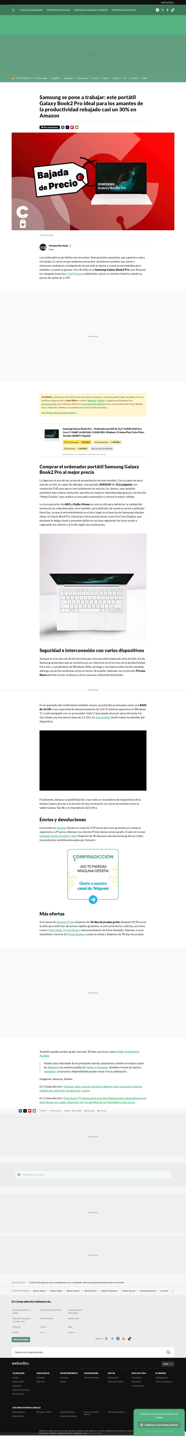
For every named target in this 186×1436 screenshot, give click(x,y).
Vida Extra (40, 1381)
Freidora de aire (129, 1291)
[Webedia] (167, 2)
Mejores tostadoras (109, 1291)
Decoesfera (136, 1381)
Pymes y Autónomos (164, 1381)
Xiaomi (106, 78)
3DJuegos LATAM (43, 1412)
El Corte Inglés (41, 78)
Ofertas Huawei (73, 1291)
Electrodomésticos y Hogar (21, 1311)
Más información (95, 1433)
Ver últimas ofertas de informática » (59, 412)
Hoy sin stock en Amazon (101, 448)
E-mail (76, 127)
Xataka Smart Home (20, 1390)
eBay (70, 1327)
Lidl (124, 78)
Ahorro (71, 1332)
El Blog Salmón (161, 1377)
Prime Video (54, 930)
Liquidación (68, 78)
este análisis (103, 717)
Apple (43, 1327)
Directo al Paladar (91, 1377)
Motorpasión (113, 1377)
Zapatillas (55, 78)
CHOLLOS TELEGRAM (31, 10)
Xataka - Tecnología (72, 1110)
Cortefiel (134, 78)
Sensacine (64, 1377)
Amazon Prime (66, 922)
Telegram (157, 10)
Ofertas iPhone (90, 1291)
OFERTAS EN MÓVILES (58, 10)
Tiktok (172, 10)
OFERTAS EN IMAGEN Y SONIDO (91, 10)
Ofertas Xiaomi (39, 1291)
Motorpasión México (116, 1412)
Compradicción (49, 403)
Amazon (95, 78)
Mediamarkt (82, 78)
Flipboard (72, 127)
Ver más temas (20, 1339)
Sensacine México (67, 1412)
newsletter (50, 1071)
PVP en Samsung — (77, 442)
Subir (166, 1364)
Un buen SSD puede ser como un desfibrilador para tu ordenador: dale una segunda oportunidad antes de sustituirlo (76, 1282)
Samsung (90, 1110)
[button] (60, 245)
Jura (42, 1332)
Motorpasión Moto (115, 1381)
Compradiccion (138, 1386)
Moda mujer (73, 1318)
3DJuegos (40, 1377)
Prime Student (76, 934)
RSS (123, 1338)
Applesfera (17, 1386)
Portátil (116, 78)
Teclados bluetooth (148, 1291)
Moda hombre (46, 1318)
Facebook (167, 10)
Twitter (162, 10)
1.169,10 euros (75, 273)
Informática (56, 1110)
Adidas (144, 78)
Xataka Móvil (18, 1381)
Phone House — (75, 448)
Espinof (63, 1381)
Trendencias (137, 1377)
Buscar (168, 1352)
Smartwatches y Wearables (75, 1311)
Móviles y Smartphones (50, 1310)
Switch (15, 1332)
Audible (44, 1055)
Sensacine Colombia (68, 1416)
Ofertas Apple (56, 1291)
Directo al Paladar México (91, 1413)
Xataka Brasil (18, 1416)
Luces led (164, 1291)
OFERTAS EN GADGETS (124, 10)
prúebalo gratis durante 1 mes (58, 836)
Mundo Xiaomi (18, 1394)
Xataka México (18, 1412)
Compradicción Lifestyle (93, 403)
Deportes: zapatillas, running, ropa (21, 1319)
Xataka (15, 1377)
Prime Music (71, 930)
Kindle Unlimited (126, 1051)
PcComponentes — (107, 442)
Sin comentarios (51, 127)
